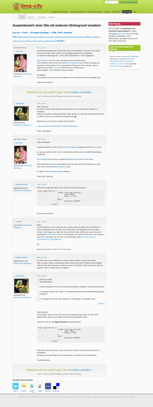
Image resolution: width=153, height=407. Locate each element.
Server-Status (130, 397)
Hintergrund (44, 60)
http (76, 36)
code (19, 36)
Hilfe (134, 12)
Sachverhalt (94, 147)
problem (87, 36)
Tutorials (51, 17)
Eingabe (75, 159)
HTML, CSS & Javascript (62, 32)
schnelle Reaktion (69, 147)
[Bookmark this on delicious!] (57, 391)
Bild (41, 50)
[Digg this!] (25, 391)
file (30, 36)
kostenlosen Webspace (22, 125)
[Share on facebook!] (49, 391)
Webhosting (22, 397)
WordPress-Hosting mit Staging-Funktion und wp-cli (122, 62)
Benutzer (31, 17)
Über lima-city (81, 397)
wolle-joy (19, 51)
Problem (53, 227)
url (51, 40)
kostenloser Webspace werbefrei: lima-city (36, 7)
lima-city (16, 32)
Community (127, 12)
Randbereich (74, 63)
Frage (50, 260)
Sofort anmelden (124, 33)
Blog (89, 397)
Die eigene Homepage (39, 32)
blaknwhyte (20, 103)
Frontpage (43, 159)
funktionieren (50, 37)
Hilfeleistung (54, 171)
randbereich (95, 37)
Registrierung (131, 2)
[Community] (16, 16)
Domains (107, 12)
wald (54, 41)
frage (34, 37)
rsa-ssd (19, 221)
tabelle (46, 41)
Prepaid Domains (116, 66)
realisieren (17, 41)
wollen (61, 40)
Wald (54, 164)
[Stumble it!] (33, 391)
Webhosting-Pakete (78, 12)
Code (55, 67)
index (81, 37)
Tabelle (84, 159)
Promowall (41, 17)
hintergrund (70, 36)
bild (15, 36)
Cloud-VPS (117, 12)
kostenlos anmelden (80, 92)
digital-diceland (21, 184)
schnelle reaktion (37, 41)
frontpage (40, 37)
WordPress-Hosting (94, 12)
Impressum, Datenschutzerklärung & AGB (107, 397)
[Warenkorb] (138, 10)
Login (121, 2)
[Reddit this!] (41, 391)
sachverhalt (25, 41)
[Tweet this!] (17, 391)
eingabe (26, 37)
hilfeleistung (59, 37)
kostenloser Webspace (60, 12)
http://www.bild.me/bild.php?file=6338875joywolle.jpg (58, 126)
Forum (22, 17)
